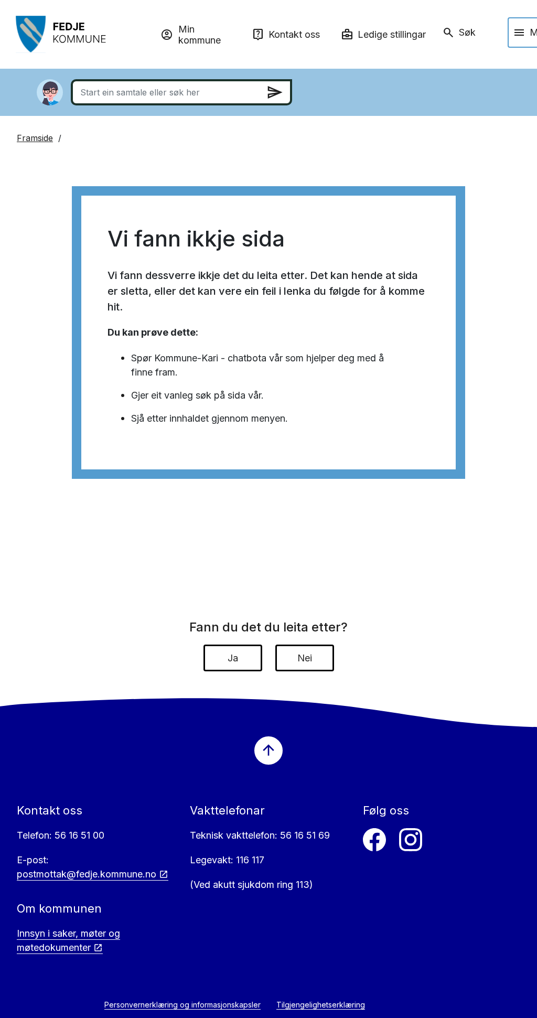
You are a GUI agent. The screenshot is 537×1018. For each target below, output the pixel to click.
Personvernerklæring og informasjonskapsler (182, 1004)
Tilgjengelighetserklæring (320, 1004)
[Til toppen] (268, 750)
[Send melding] (274, 92)
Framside (35, 138)
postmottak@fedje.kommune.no (86, 874)
